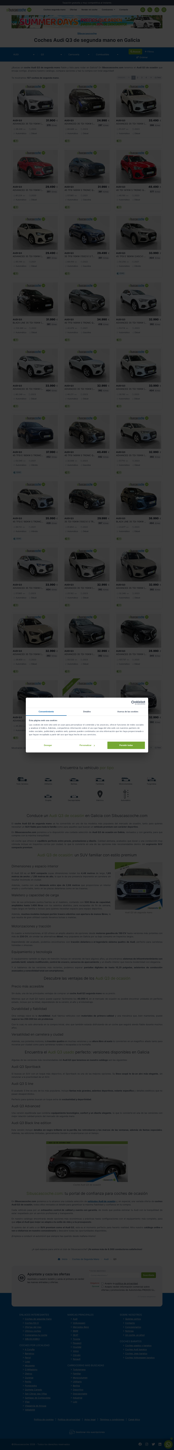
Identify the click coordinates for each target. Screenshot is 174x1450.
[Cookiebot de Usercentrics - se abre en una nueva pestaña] (133, 703)
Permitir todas (126, 745)
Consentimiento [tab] (46, 711)
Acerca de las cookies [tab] (127, 711)
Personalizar (85, 745)
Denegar (48, 745)
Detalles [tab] (87, 711)
